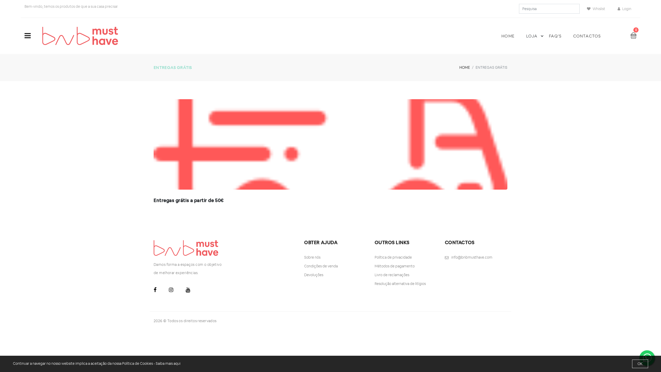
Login (626, 8)
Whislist (598, 8)
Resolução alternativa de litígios (400, 283)
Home (507, 36)
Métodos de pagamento (395, 266)
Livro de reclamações (392, 275)
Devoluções (313, 275)
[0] (633, 35)
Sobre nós (312, 257)
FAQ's (555, 36)
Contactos (587, 36)
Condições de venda (321, 266)
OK (640, 363)
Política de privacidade (393, 257)
